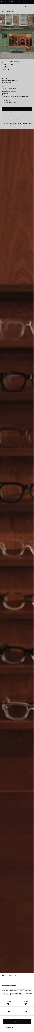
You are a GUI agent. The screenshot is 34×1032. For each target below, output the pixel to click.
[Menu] (31, 6)
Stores (3, 11)
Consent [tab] (4, 975)
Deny (24, 1027)
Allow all (17, 1022)
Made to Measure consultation (17, 119)
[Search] (22, 6)
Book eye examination (17, 114)
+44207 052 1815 (7, 100)
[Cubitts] (5, 6)
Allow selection (9, 1027)
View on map (17, 108)
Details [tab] (10, 975)
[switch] (25, 1004)
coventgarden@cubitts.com (9, 102)
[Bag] (28, 6)
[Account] (25, 6)
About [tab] (16, 975)
